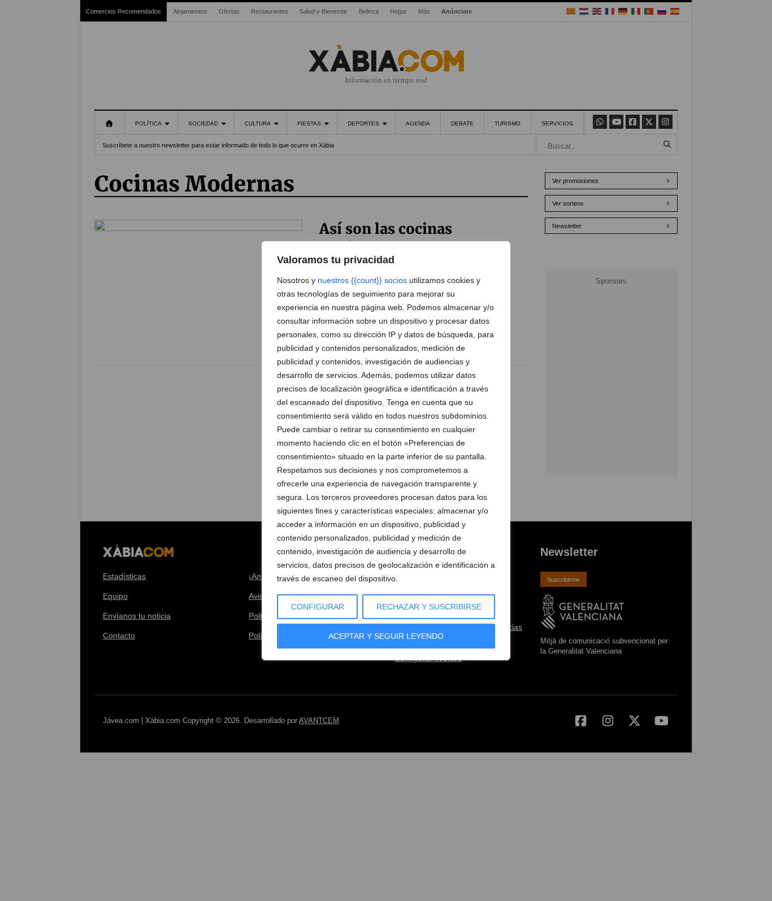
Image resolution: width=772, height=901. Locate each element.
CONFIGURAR (317, 606)
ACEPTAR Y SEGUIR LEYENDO (386, 636)
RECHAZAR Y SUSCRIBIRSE (429, 606)
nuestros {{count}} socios (362, 280)
